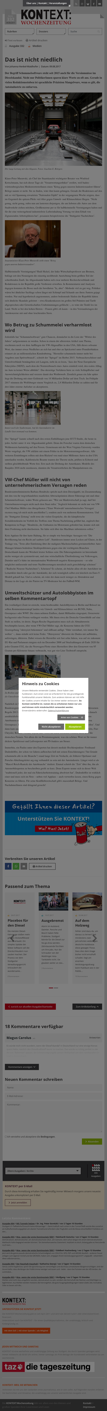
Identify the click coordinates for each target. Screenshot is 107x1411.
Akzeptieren (75, 726)
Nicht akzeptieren (51, 726)
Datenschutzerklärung (58, 710)
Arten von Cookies (69, 717)
